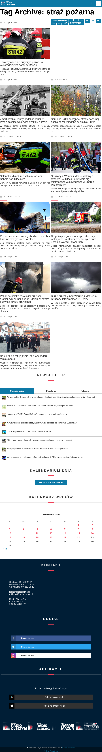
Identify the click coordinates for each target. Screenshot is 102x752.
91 (53, 23)
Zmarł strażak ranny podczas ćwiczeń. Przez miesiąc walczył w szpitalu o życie (23, 120)
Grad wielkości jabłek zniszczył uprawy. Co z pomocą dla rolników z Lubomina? (41, 423)
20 (51, 537)
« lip (5, 549)
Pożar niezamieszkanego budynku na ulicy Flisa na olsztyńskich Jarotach (25, 238)
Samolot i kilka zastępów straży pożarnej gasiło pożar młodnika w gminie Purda (75, 120)
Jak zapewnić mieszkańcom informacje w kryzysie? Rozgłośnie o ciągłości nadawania (44, 457)
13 (51, 533)
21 (64, 537)
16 (92, 533)
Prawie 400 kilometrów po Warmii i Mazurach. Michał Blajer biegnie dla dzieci (40, 405)
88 (87, 21)
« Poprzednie (59, 21)
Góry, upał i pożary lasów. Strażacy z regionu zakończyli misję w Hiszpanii (39, 440)
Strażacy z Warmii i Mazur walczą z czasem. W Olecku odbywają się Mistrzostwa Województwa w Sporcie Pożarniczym (72, 180)
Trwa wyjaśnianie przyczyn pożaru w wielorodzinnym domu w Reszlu (21, 63)
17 (9, 537)
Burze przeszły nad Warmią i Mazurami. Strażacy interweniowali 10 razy (74, 297)
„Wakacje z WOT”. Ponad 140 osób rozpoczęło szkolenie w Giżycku (37, 414)
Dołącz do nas (27, 638)
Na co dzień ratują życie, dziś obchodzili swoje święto (23, 357)
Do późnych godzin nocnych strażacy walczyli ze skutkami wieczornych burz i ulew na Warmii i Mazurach (74, 239)
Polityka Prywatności (51, 751)
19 (37, 537)
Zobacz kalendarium (51, 482)
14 (64, 533)
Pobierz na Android (54, 697)
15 (78, 533)
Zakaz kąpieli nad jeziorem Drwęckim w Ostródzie (29, 431)
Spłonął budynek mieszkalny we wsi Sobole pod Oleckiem (21, 177)
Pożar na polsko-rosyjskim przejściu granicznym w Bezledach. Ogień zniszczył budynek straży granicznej (24, 299)
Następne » (76, 23)
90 (98, 21)
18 (23, 537)
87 (81, 21)
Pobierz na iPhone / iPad (53, 706)
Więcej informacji (68, 748)
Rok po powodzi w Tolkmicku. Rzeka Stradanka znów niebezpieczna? (37, 448)
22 (78, 537)
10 (9, 533)
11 (23, 533)
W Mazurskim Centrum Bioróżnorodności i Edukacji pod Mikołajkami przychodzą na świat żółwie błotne (52, 397)
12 (37, 533)
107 (65, 23)
